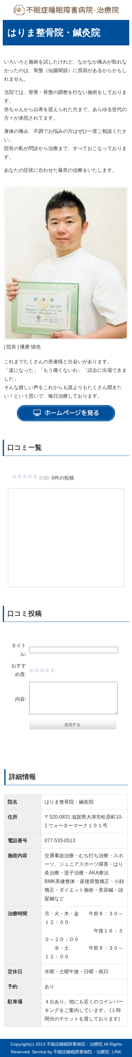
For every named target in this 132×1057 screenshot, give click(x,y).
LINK (116, 1051)
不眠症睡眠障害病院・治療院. (82, 1051)
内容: (20, 699)
